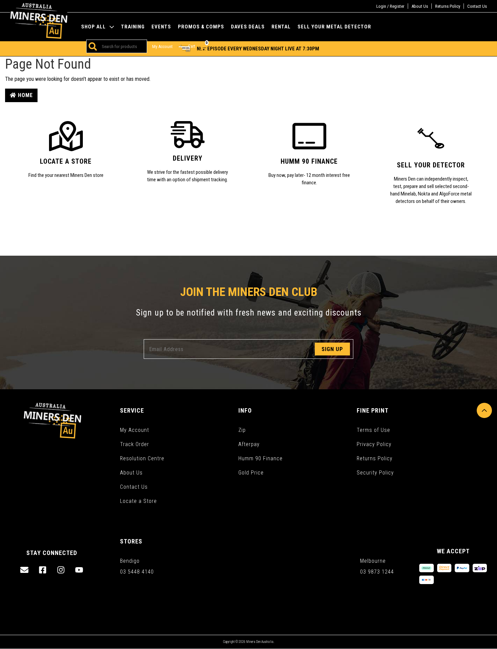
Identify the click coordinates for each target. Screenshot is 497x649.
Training (133, 26)
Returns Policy (447, 6)
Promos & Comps (201, 26)
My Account (134, 430)
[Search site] (92, 46)
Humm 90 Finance (260, 458)
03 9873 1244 (377, 572)
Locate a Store (138, 501)
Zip (242, 430)
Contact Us (477, 6)
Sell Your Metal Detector (334, 26)
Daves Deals (248, 26)
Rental (281, 26)
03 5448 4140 (137, 572)
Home (24, 95)
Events (161, 26)
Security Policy (375, 472)
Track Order (134, 444)
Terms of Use (373, 430)
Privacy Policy (374, 444)
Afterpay (249, 444)
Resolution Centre (142, 458)
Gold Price (251, 472)
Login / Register (390, 6)
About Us (419, 6)
